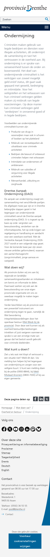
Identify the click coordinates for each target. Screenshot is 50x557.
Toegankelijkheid (11, 457)
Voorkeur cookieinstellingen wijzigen (25, 541)
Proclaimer (7, 448)
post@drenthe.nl (17, 509)
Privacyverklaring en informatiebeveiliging (24, 444)
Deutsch (6, 465)
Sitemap (6, 453)
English (5, 470)
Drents (5, 461)
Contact (9, 514)
